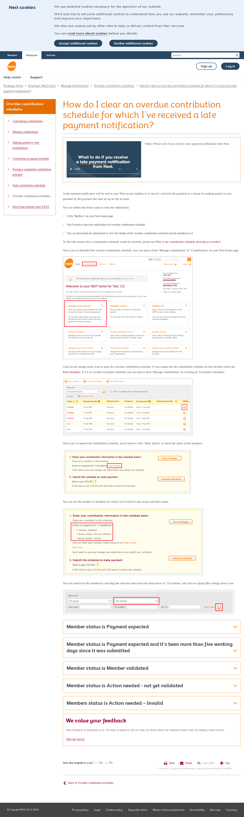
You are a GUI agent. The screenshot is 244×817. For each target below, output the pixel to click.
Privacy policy (80, 809)
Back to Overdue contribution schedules (90, 782)
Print (172, 763)
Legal (97, 809)
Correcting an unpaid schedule (31, 158)
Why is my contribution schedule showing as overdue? (188, 241)
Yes (101, 762)
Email (188, 763)
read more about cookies (88, 33)
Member (12, 55)
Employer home (13, 85)
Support (36, 77)
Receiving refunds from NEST (31, 206)
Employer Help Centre (42, 85)
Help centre (12, 77)
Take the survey (75, 739)
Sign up (206, 66)
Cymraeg (231, 809)
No (111, 762)
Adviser (51, 55)
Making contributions (25, 131)
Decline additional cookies (133, 43)
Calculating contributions (28, 121)
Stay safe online (137, 809)
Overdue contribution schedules (114, 85)
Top (227, 763)
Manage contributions (75, 85)
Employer (32, 55)
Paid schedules (72, 372)
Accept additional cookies (78, 43)
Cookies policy (114, 809)
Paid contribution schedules (29, 185)
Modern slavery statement (168, 809)
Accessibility (197, 809)
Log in (230, 66)
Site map (215, 809)
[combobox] (203, 55)
